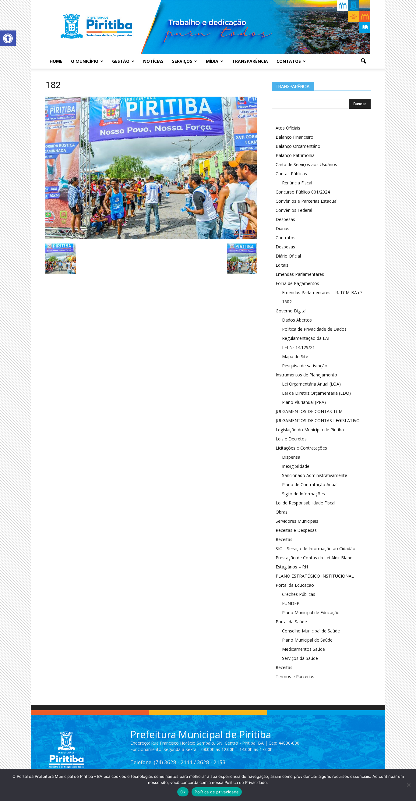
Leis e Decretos (291, 439)
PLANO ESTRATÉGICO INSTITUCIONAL (315, 576)
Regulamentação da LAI (305, 338)
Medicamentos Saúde (303, 649)
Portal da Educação (295, 585)
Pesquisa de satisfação (304, 365)
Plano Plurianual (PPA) (304, 402)
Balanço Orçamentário (298, 146)
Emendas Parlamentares (300, 274)
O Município (84, 61)
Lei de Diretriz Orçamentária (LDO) (316, 393)
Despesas (285, 219)
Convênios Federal (294, 210)
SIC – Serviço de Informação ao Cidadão (315, 548)
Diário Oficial (288, 256)
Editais (282, 265)
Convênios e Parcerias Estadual (306, 201)
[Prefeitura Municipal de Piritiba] (208, 27)
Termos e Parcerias (295, 676)
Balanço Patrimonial (296, 155)
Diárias (282, 228)
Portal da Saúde (291, 622)
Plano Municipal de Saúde (307, 640)
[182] (151, 237)
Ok (183, 791)
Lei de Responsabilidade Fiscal (305, 503)
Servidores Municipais (297, 521)
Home (56, 61)
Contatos (289, 61)
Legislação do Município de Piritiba (310, 430)
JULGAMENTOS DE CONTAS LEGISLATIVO (318, 420)
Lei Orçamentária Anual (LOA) (311, 384)
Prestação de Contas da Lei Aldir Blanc (314, 558)
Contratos (285, 237)
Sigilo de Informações (303, 494)
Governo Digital (291, 311)
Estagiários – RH (292, 567)
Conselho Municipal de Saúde (311, 631)
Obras (281, 512)
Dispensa (291, 457)
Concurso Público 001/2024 (303, 192)
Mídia (212, 61)
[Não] (408, 785)
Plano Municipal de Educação (311, 612)
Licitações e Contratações (301, 448)
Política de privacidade (217, 791)
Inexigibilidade (295, 466)
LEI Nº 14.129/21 (298, 347)
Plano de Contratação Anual (309, 484)
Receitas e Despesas (296, 530)
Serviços (182, 61)
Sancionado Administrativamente (314, 475)
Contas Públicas (291, 173)
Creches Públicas (298, 594)
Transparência (250, 61)
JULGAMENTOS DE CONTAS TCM (309, 411)
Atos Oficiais (288, 128)
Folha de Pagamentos (297, 283)
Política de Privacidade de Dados (314, 329)
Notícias (153, 61)
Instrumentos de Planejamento (306, 375)
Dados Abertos (297, 320)
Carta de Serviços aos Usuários (306, 164)
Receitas (284, 539)
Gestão (120, 61)
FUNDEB (291, 603)
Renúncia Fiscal (297, 183)
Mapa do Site (295, 356)
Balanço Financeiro (294, 137)
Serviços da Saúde (300, 658)
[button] (8, 38)
